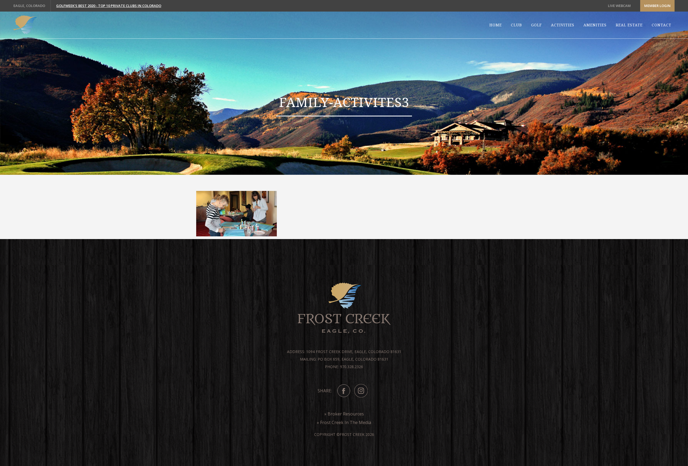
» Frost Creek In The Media (344, 422)
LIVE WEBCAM (619, 5)
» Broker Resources (344, 414)
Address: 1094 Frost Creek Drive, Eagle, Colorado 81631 (344, 351)
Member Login (657, 5)
